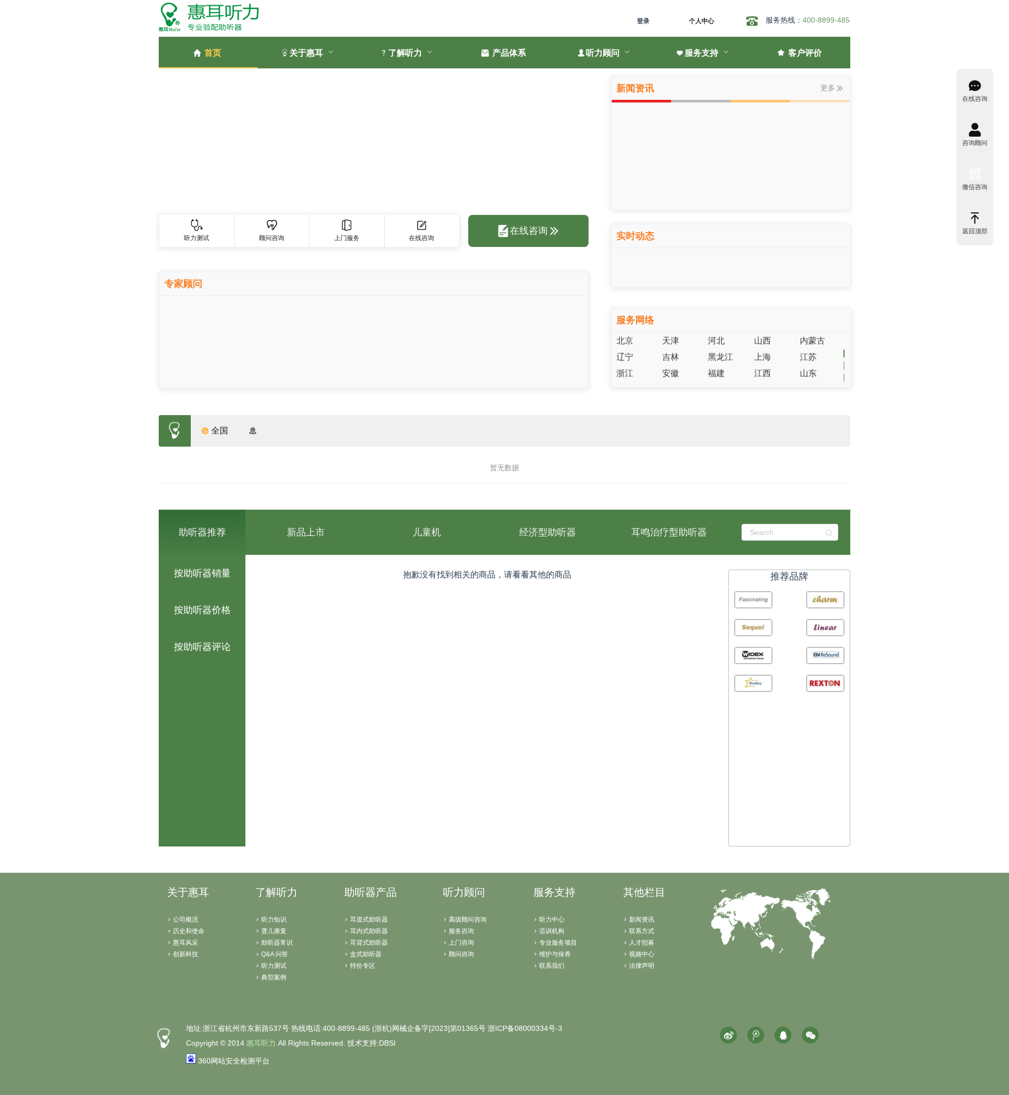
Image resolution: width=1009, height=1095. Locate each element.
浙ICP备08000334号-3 (525, 1028)
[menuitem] (208, 52)
